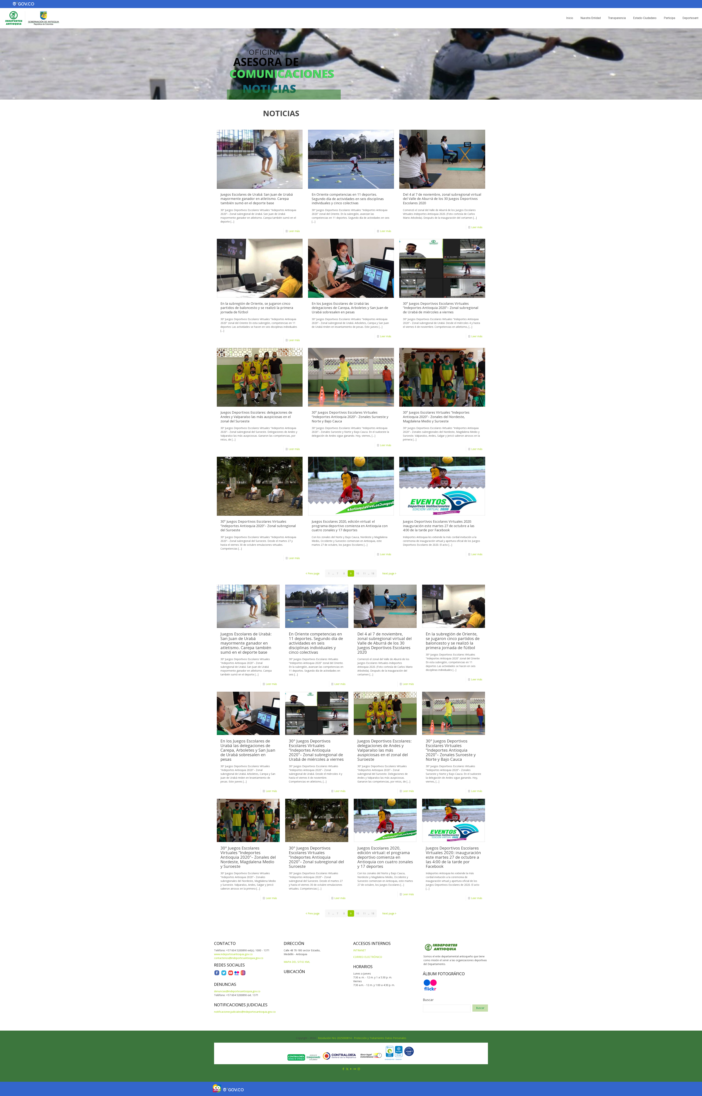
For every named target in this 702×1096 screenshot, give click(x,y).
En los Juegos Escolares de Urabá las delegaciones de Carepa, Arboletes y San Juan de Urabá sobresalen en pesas (350, 307)
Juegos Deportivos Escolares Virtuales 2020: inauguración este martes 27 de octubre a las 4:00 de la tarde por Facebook (438, 525)
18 (372, 573)
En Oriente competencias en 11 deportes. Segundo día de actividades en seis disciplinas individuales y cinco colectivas (348, 198)
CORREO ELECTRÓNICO (367, 957)
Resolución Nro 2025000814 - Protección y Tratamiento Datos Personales (362, 1038)
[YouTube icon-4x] (230, 974)
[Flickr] (236, 974)
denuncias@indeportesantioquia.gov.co (237, 991)
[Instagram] (243, 974)
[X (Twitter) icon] (347, 1069)
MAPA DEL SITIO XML (297, 962)
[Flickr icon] (355, 1069)
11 (364, 573)
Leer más (294, 231)
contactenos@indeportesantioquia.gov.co (238, 958)
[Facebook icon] (343, 1069)
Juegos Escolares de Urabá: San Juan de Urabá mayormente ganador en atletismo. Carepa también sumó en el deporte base (256, 198)
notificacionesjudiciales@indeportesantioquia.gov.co (245, 1011)
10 (357, 573)
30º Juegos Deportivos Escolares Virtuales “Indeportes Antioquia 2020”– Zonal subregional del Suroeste (258, 525)
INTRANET (359, 950)
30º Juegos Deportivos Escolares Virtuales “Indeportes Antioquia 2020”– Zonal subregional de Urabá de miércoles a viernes (440, 307)
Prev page (314, 573)
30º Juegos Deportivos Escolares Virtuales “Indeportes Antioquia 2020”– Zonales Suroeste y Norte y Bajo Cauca (350, 416)
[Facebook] (217, 974)
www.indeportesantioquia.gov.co (233, 954)
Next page (388, 573)
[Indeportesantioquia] (32, 18)
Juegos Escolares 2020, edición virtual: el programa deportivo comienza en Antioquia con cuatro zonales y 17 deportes (350, 525)
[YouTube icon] (351, 1069)
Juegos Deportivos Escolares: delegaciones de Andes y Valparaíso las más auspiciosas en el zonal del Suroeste (256, 416)
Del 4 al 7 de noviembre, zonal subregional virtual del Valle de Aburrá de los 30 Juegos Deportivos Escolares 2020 (442, 198)
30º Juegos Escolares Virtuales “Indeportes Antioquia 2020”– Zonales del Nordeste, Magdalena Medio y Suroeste (436, 416)
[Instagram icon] (358, 1069)
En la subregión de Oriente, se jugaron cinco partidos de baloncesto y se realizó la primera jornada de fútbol (256, 307)
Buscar (428, 1000)
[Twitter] (224, 974)
